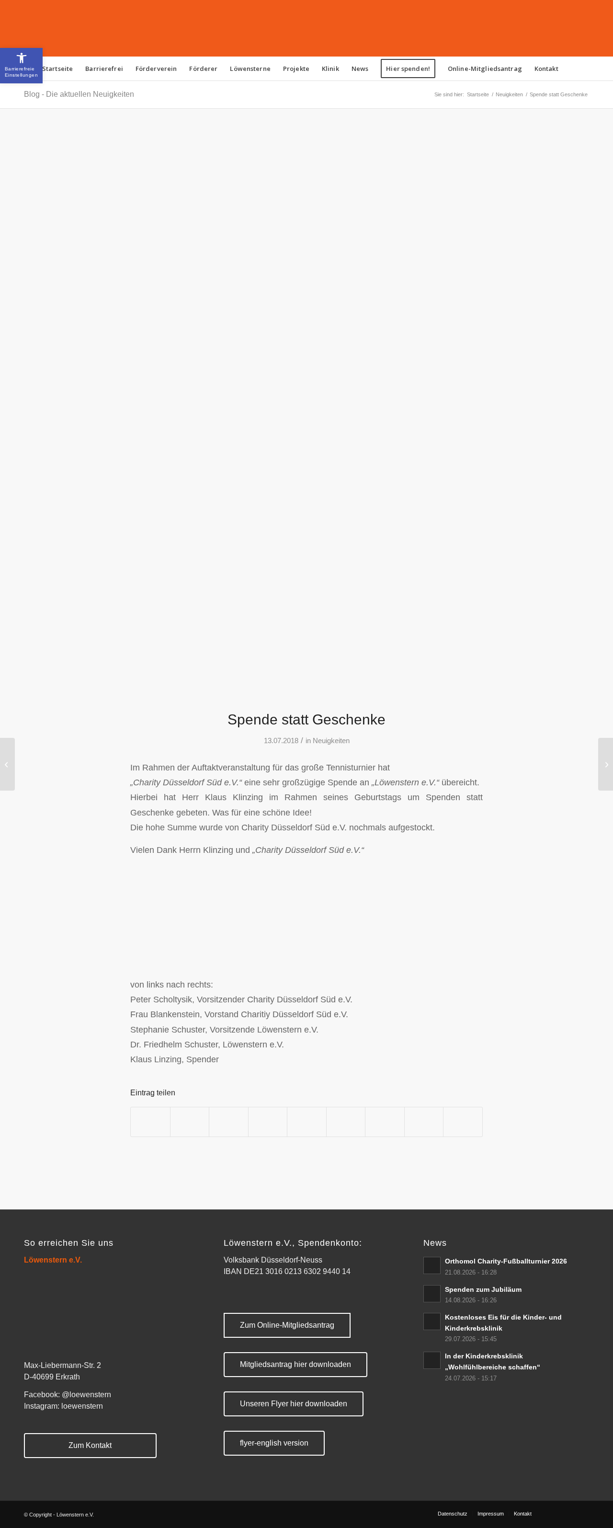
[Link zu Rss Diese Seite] (567, 1513)
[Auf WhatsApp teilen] (228, 1122)
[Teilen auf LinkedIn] (306, 1122)
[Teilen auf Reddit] (424, 1122)
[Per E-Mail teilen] (462, 1122)
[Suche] (571, 68)
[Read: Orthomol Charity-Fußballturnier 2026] (432, 1265)
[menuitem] (57, 68)
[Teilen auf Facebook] (150, 1122)
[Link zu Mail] (582, 1513)
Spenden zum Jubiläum (483, 1289)
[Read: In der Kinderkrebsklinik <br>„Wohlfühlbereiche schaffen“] (432, 1360)
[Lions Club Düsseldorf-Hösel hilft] (605, 764)
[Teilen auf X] (189, 1122)
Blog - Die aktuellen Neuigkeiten (79, 94)
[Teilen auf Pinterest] (268, 1122)
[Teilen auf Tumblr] (346, 1122)
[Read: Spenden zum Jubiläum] (432, 1293)
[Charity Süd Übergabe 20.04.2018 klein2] (306, 415)
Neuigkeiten (331, 741)
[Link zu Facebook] (553, 1513)
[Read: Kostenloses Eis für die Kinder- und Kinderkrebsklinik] (432, 1321)
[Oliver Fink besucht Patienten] (7, 764)
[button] (21, 65)
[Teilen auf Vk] (384, 1122)
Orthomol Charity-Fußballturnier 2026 (506, 1261)
